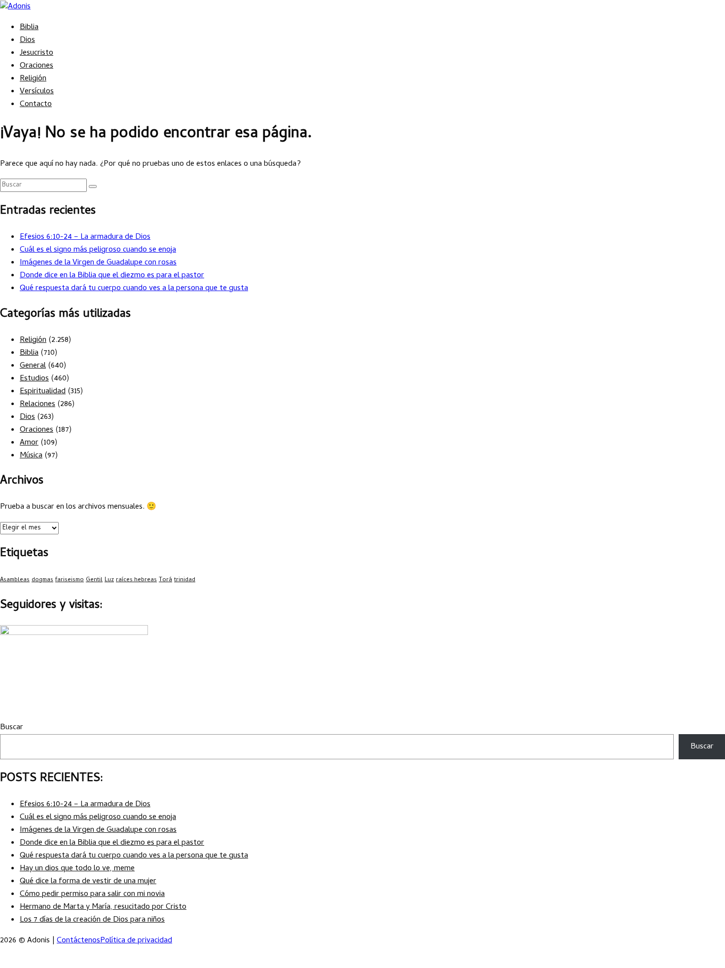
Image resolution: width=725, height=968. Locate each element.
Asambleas (15, 580)
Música (31, 455)
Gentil (94, 580)
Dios (27, 40)
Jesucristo (36, 53)
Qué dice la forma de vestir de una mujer (88, 881)
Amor (29, 443)
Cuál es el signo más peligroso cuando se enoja (98, 250)
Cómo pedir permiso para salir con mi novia (92, 894)
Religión (33, 79)
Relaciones (37, 404)
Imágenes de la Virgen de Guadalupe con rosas (98, 263)
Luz (109, 580)
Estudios (34, 378)
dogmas (42, 580)
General (33, 366)
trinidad (184, 580)
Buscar (11, 727)
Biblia (29, 27)
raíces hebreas (136, 580)
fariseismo (69, 580)
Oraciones (36, 66)
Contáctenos (78, 940)
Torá (165, 580)
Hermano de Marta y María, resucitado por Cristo (103, 907)
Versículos (37, 91)
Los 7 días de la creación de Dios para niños (92, 920)
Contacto (36, 104)
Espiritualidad (43, 391)
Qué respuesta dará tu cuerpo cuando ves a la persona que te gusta (134, 288)
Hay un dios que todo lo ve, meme (77, 868)
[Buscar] (93, 186)
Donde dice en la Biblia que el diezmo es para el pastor (112, 275)
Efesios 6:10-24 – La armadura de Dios (85, 237)
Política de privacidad (136, 940)
